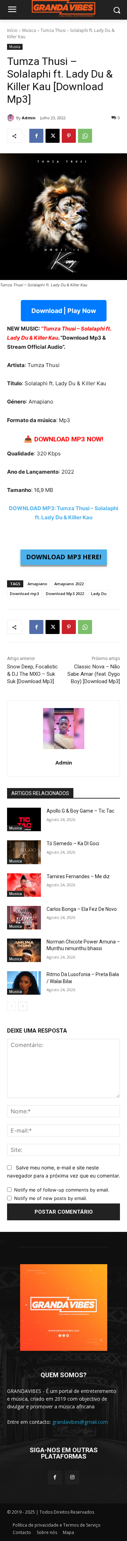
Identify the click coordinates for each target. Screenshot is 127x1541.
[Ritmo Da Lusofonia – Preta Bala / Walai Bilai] (24, 983)
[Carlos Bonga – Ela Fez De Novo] (24, 917)
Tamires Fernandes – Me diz (78, 876)
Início (12, 30)
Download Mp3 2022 (65, 593)
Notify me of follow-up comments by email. (61, 1190)
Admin (29, 117)
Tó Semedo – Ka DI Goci (73, 843)
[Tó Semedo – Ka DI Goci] (24, 852)
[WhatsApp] (85, 136)
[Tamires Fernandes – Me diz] (24, 885)
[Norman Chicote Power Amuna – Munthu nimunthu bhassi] (24, 950)
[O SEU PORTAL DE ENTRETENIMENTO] (63, 8)
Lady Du (99, 593)
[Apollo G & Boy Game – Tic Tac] (24, 819)
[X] (53, 136)
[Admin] (11, 117)
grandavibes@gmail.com (80, 1422)
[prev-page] (11, 1006)
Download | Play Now (63, 310)
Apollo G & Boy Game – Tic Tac (80, 811)
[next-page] (22, 1006)
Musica (29, 30)
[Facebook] (36, 136)
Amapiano (37, 583)
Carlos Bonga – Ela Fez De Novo (82, 909)
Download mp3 (24, 593)
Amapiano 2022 (69, 583)
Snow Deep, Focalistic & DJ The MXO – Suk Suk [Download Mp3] (32, 674)
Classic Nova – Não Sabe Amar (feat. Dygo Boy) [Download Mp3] (93, 674)
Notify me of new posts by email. (50, 1198)
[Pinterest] (69, 136)
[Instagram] (72, 1477)
